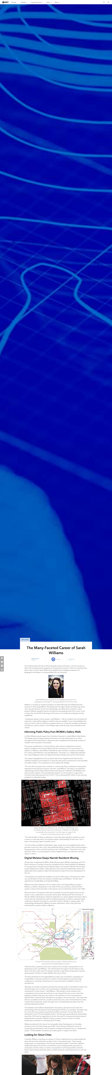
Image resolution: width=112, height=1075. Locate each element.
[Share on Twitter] (2, 658)
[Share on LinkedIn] (2, 666)
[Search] (104, 2)
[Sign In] (108, 2)
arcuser (25, 640)
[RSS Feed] (2, 669)
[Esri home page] (5, 2)
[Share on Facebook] (2, 662)
